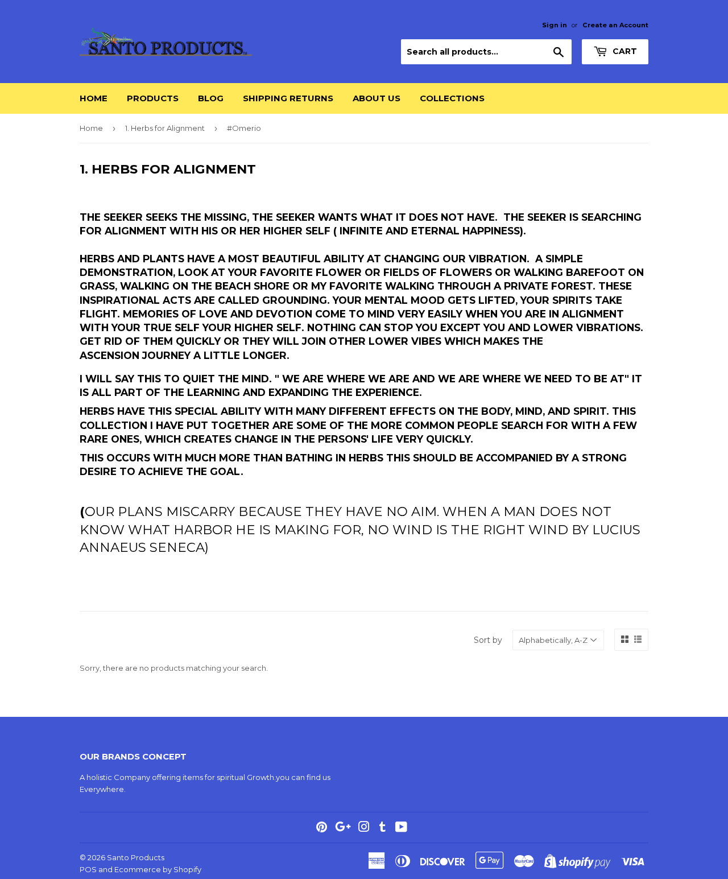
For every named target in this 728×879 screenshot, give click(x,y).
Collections (452, 98)
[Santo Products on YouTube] (401, 828)
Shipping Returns (288, 98)
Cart (623, 51)
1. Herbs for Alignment (165, 128)
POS (88, 869)
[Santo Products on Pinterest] (322, 828)
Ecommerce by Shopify (157, 869)
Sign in (554, 25)
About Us (376, 98)
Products (153, 98)
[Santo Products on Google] (343, 828)
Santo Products (135, 857)
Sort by (488, 640)
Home (93, 98)
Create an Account (615, 25)
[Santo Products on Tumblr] (382, 828)
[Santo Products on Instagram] (364, 828)
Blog (211, 98)
